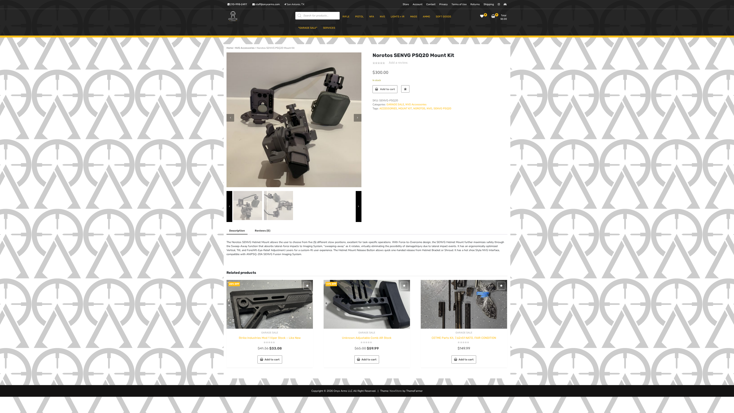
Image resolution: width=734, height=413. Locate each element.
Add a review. (398, 62)
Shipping (489, 4)
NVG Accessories (245, 47)
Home (230, 47)
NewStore (396, 391)
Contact (430, 4)
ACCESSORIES (388, 108)
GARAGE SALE (395, 104)
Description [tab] (237, 230)
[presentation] (230, 118)
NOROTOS (419, 108)
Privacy (443, 4)
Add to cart (387, 89)
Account (417, 4)
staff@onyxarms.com (267, 4)
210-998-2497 (238, 4)
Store (406, 4)
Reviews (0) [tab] (262, 230)
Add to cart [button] (272, 359)
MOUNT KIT (405, 108)
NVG (429, 108)
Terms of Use (459, 4)
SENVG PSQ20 (442, 108)
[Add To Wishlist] (405, 89)
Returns (475, 4)
